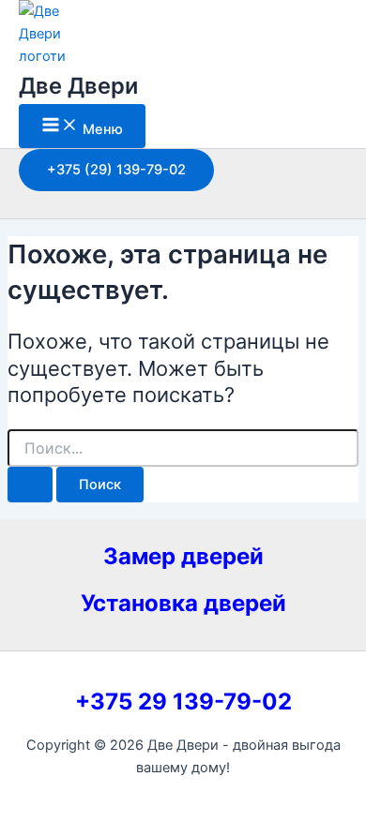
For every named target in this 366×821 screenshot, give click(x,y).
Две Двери (78, 85)
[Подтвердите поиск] (30, 485)
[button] (116, 170)
